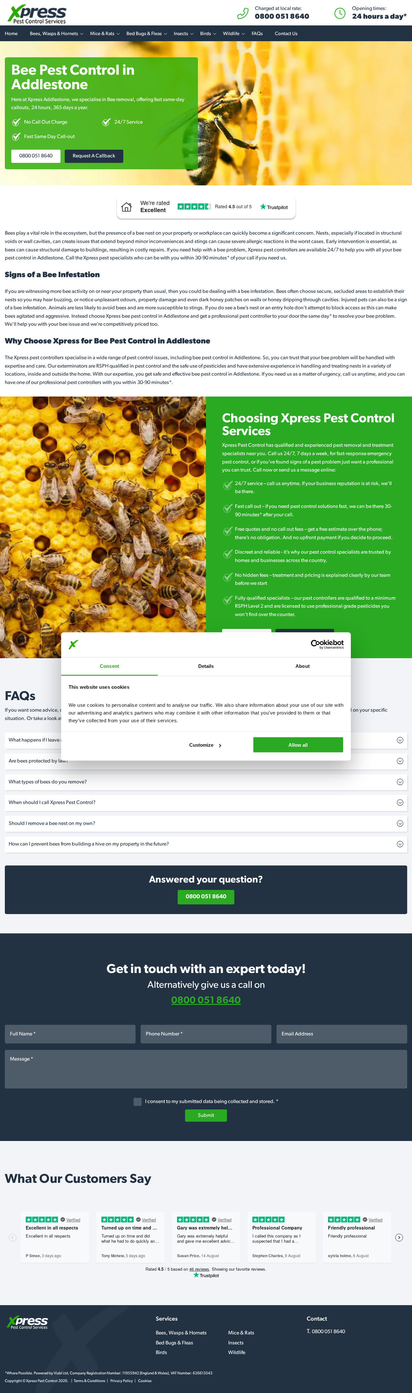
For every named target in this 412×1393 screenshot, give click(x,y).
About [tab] (302, 665)
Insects (181, 34)
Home (11, 34)
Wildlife (231, 34)
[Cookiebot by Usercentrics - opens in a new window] (315, 645)
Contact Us (286, 34)
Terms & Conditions (89, 1381)
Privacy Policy (121, 1381)
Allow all (298, 745)
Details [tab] (206, 665)
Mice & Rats (102, 34)
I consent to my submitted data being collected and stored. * (211, 1102)
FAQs (257, 34)
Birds (205, 34)
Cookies (145, 1381)
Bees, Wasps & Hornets (54, 34)
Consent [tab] (109, 665)
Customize (201, 745)
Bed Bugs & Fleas (144, 34)
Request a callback (94, 156)
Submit (206, 1115)
